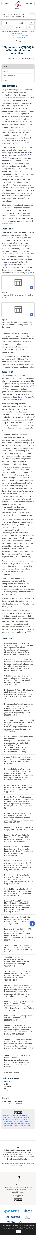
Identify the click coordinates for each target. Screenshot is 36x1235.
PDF (29, 27)
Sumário (21, 23)
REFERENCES (7, 71)
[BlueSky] (13, 1196)
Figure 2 (30, 272)
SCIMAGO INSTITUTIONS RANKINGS (19, 59)
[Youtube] (22, 1196)
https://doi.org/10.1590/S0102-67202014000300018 (18, 36)
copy (18, 41)
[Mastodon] (15, 1196)
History (5, 80)
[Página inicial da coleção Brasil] (18, 1181)
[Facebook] (20, 1196)
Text (5, 67)
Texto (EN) (18, 27)
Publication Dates (9, 76)
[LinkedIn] (18, 1196)
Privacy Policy (28, 1228)
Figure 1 (6, 264)
